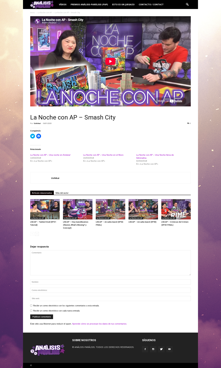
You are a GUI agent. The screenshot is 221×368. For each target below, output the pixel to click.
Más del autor (62, 193)
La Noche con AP (37, 218)
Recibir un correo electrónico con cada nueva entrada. (56, 311)
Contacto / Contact (151, 4)
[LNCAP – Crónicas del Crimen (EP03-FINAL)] (176, 209)
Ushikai (37, 123)
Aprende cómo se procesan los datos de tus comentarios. (99, 324)
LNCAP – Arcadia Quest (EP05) (142, 222)
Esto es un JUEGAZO (123, 4)
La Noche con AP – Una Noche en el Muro (103, 155)
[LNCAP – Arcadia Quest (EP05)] (143, 209)
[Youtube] (169, 349)
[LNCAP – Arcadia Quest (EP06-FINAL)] (110, 209)
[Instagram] (153, 349)
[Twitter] (161, 349)
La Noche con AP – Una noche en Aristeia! (50, 155)
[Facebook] (145, 349)
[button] (187, 4)
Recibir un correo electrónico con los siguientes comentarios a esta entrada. (66, 306)
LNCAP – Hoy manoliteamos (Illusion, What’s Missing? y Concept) (75, 225)
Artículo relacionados (42, 193)
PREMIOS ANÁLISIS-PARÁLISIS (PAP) (89, 4)
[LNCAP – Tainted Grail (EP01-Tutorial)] (45, 209)
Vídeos (62, 4)
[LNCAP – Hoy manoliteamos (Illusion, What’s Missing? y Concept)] (77, 209)
